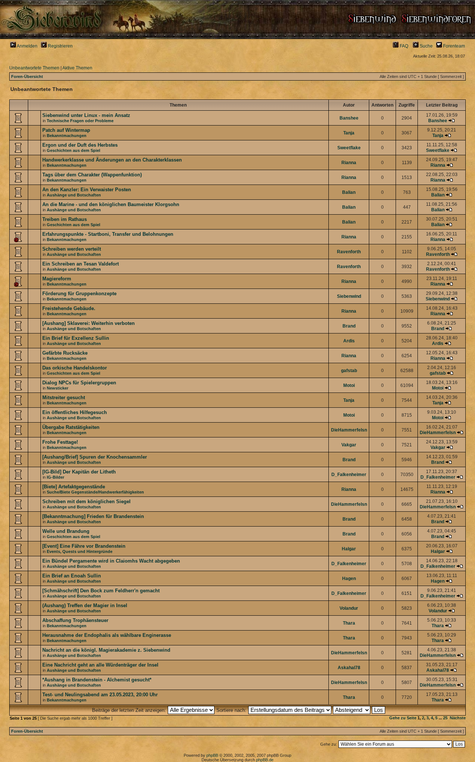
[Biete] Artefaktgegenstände (73, 486)
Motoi (349, 385)
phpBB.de (264, 760)
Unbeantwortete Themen (34, 68)
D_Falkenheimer (348, 474)
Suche (426, 46)
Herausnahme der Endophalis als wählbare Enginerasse (106, 635)
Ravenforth (349, 251)
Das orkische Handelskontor (74, 368)
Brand (349, 326)
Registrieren (60, 46)
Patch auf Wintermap (66, 130)
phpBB (212, 755)
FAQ (403, 46)
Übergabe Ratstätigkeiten (70, 427)
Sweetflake (349, 147)
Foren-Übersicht (27, 76)
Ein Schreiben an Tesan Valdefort (80, 264)
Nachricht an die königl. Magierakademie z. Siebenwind (106, 650)
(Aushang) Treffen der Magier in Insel (84, 605)
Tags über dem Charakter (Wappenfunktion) (92, 175)
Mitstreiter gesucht (63, 397)
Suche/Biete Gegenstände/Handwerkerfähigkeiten (95, 492)
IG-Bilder (55, 477)
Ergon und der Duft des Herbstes (80, 145)
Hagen (349, 578)
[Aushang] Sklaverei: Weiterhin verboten (88, 323)
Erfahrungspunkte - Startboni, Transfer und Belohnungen (107, 234)
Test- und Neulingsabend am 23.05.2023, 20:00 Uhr (100, 694)
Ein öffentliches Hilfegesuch (74, 412)
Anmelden (26, 46)
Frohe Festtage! (60, 442)
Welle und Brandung (65, 531)
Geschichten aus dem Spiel (73, 150)
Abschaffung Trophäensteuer (75, 620)
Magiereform (56, 278)
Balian (349, 192)
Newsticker (57, 388)
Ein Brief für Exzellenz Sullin (75, 338)
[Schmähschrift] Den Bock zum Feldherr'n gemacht (101, 590)
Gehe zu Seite (402, 718)
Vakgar (348, 444)
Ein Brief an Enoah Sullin (71, 576)
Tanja (348, 133)
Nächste (458, 718)
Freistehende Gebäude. (68, 308)
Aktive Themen (77, 68)
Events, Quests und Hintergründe (79, 551)
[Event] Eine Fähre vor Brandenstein (83, 546)
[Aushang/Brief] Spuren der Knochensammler (94, 457)
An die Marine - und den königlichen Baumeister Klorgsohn (110, 204)
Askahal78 (349, 667)
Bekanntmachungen (66, 135)
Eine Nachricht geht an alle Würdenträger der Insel (100, 665)
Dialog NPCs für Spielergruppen (79, 382)
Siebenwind (349, 296)
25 (445, 718)
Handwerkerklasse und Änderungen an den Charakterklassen (112, 160)
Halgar (349, 548)
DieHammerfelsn (349, 430)
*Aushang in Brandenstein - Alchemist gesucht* (96, 680)
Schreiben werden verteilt (71, 249)
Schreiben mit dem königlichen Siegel (86, 501)
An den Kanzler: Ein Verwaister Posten (86, 189)
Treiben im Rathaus (64, 219)
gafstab (349, 370)
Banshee (349, 118)
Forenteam (453, 46)
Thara (349, 623)
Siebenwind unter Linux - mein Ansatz (86, 115)
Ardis (349, 340)
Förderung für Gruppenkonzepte (79, 293)
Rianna (348, 162)
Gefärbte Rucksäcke (65, 353)
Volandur (349, 608)
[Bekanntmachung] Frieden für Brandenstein (93, 516)
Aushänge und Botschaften (74, 195)
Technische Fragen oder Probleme (80, 120)
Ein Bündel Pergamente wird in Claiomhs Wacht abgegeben (111, 561)
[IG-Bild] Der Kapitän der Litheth (79, 472)
